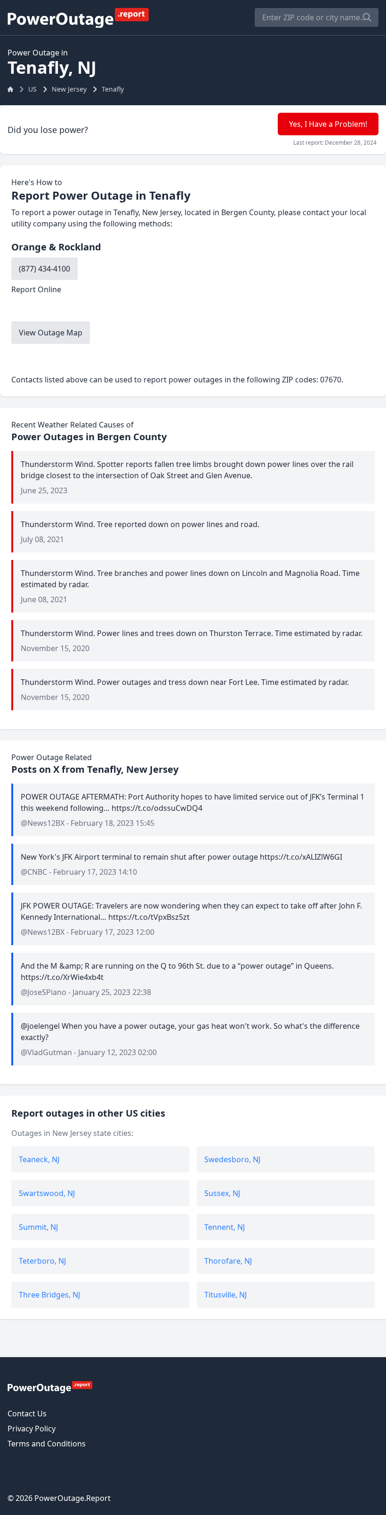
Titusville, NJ (225, 1295)
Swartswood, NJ (47, 1193)
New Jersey (69, 89)
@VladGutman (46, 1052)
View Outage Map (50, 332)
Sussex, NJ (222, 1193)
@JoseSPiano (43, 992)
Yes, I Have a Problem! (328, 124)
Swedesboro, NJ (232, 1159)
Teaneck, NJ (39, 1159)
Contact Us (27, 1413)
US (32, 89)
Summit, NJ (38, 1227)
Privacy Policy (32, 1428)
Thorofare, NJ (228, 1261)
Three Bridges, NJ (49, 1295)
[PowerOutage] (50, 1387)
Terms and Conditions (47, 1443)
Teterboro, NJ (42, 1261)
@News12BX (42, 823)
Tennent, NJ (224, 1227)
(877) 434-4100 (44, 269)
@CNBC (34, 872)
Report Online (36, 289)
